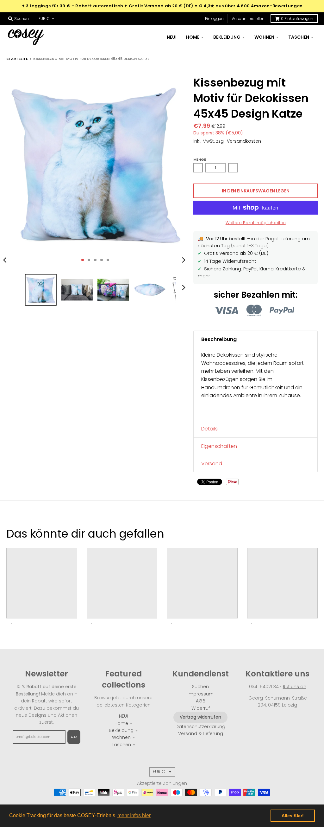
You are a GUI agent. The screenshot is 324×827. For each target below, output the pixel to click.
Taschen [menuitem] (298, 37)
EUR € (44, 18)
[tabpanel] (255, 384)
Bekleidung (121, 730)
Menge (199, 159)
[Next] (183, 260)
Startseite (17, 58)
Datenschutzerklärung (200, 726)
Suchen (200, 686)
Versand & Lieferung (200, 733)
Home (121, 723)
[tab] (255, 339)
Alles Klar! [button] (293, 815)
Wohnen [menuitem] (264, 37)
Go (74, 736)
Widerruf (200, 708)
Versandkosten (244, 141)
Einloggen (214, 18)
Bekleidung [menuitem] (226, 37)
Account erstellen (248, 18)
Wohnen (121, 737)
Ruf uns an (294, 686)
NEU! (123, 716)
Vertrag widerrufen (200, 717)
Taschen (121, 744)
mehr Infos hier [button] (134, 815)
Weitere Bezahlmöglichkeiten (256, 223)
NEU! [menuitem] (172, 37)
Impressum (201, 694)
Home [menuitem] (192, 37)
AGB (200, 701)
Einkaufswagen (297, 18)
